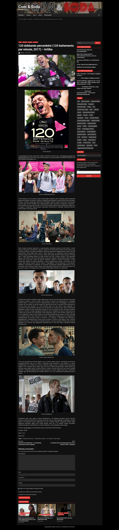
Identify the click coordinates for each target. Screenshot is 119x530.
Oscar (78, 129)
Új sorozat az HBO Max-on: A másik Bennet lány (47, 510)
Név (19, 472)
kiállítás (79, 115)
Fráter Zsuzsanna (81, 73)
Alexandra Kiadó (95, 101)
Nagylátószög (22, 514)
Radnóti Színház (81, 134)
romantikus (35, 42)
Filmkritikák (25, 42)
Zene (34, 15)
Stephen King (92, 137)
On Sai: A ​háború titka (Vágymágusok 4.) (87, 64)
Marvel (79, 126)
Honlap (20, 483)
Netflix (84, 126)
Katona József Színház (88, 112)
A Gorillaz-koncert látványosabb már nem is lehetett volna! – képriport (63, 442)
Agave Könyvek (85, 101)
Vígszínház (89, 145)
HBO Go (96, 109)
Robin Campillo (57, 438)
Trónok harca (86, 142)
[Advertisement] (59, 30)
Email (78, 170)
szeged (79, 140)
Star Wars (84, 137)
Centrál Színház (81, 107)
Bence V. (22, 52)
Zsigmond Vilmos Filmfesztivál (85, 148)
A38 (78, 101)
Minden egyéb (47, 15)
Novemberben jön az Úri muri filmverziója (66, 510)
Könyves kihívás (94, 118)
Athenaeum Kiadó (82, 104)
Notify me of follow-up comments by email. (31, 492)
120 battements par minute (27, 438)
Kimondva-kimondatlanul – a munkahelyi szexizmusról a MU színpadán (29, 442)
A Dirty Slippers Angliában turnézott (90, 78)
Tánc (93, 142)
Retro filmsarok (92, 134)
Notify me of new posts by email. (28, 494)
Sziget (84, 140)
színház (79, 142)
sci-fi (78, 137)
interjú (79, 112)
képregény (80, 118)
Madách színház (81, 123)
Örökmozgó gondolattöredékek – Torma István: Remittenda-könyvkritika (86, 92)
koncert (85, 115)
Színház (28, 15)
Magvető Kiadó (92, 123)
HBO (91, 109)
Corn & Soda (29, 6)
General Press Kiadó (82, 109)
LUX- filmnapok (50, 438)
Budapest (91, 104)
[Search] (98, 15)
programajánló (81, 131)
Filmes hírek (22, 513)
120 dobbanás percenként (39, 438)
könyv (86, 118)
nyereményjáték (92, 126)
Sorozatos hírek (47, 514)
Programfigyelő (91, 131)
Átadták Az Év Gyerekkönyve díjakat (86, 67)
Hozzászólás (22, 453)
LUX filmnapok (23, 156)
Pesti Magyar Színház (88, 129)
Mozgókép (20, 15)
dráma (89, 107)
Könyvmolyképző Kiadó (83, 120)
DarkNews (64, 527)
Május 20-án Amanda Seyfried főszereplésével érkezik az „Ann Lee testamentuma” (27, 510)
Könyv (40, 15)
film (94, 107)
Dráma (20, 42)
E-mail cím (21, 477)
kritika (91, 115)
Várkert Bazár (81, 145)
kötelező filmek (95, 120)
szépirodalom (91, 140)
